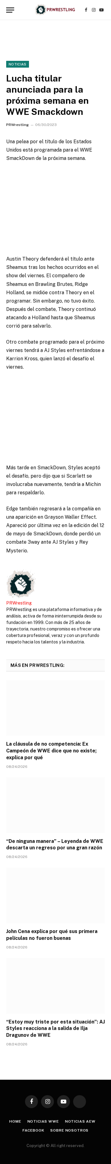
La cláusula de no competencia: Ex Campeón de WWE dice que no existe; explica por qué (51, 750)
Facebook (33, 1130)
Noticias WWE (43, 1121)
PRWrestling (17, 125)
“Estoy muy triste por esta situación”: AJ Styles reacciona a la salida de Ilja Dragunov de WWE (55, 1028)
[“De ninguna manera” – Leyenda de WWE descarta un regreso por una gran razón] (55, 805)
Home (15, 1121)
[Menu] (10, 10)
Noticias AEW (80, 1121)
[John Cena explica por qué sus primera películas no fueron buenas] (55, 895)
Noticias (18, 64)
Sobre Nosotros (69, 1130)
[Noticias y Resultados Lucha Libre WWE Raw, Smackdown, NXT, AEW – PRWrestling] (55, 10)
